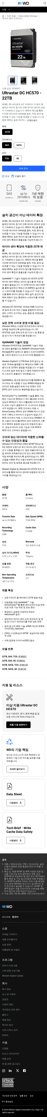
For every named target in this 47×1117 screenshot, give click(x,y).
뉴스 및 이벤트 (9, 994)
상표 (31, 1096)
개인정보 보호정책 (9, 1096)
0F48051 (22, 656)
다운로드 (14, 803)
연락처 (5, 1035)
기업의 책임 (7, 1004)
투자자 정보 (7, 1025)
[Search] (45, 3)
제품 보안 (6, 1058)
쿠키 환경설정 (7, 1102)
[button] (12, 80)
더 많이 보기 (32, 120)
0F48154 (24, 665)
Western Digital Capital (12, 976)
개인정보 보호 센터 (11, 1009)
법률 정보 (23, 1096)
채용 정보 (6, 1020)
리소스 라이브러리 (10, 1053)
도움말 (5, 1048)
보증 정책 (6, 944)
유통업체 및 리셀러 (11, 949)
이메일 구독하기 (9, 934)
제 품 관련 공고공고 (11, 1064)
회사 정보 (6, 989)
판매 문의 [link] (23, 168)
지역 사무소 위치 (10, 1030)
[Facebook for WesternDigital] (24, 1071)
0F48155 (22, 669)
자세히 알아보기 (17, 769)
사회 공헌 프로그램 (11, 970)
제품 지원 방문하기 (18, 724)
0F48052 (21, 660)
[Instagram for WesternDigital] (3, 1071)
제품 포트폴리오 (9, 939)
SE (17, 158)
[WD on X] (17, 1071)
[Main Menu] (3, 3)
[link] (5, 176)
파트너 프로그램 (9, 965)
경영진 (5, 999)
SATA (19, 145)
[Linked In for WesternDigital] (10, 1071)
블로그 (5, 1015)
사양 (4, 9)
